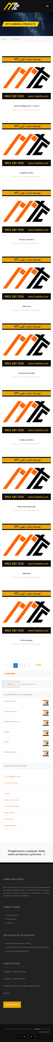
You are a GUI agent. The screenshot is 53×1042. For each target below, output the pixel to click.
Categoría (9, 673)
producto (9, 923)
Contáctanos (11, 919)
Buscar (11, 684)
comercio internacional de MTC (18, 943)
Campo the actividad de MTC (17, 951)
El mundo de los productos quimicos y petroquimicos (27, 947)
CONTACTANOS (12, 1004)
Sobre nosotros (12, 915)
